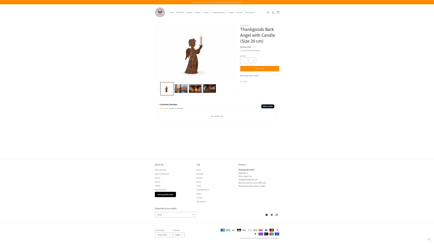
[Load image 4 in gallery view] (209, 88)
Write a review (268, 106)
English (177, 235)
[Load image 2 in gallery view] (181, 88)
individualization (203, 190)
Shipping (243, 50)
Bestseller (200, 174)
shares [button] (245, 82)
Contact (199, 198)
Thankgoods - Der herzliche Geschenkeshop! (256, 238)
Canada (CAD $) (162, 235)
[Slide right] (233, 88)
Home (199, 170)
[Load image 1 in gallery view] (166, 88)
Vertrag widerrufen (165, 194)
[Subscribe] (192, 214)
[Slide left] (157, 88)
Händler (158, 186)
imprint (157, 178)
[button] (198, 12)
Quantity (243, 56)
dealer (199, 194)
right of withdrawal (162, 174)
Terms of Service (161, 170)
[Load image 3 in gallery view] (195, 88)
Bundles (200, 178)
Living (199, 186)
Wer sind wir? (201, 202)
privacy (157, 182)
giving (199, 182)
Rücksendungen (161, 190)
